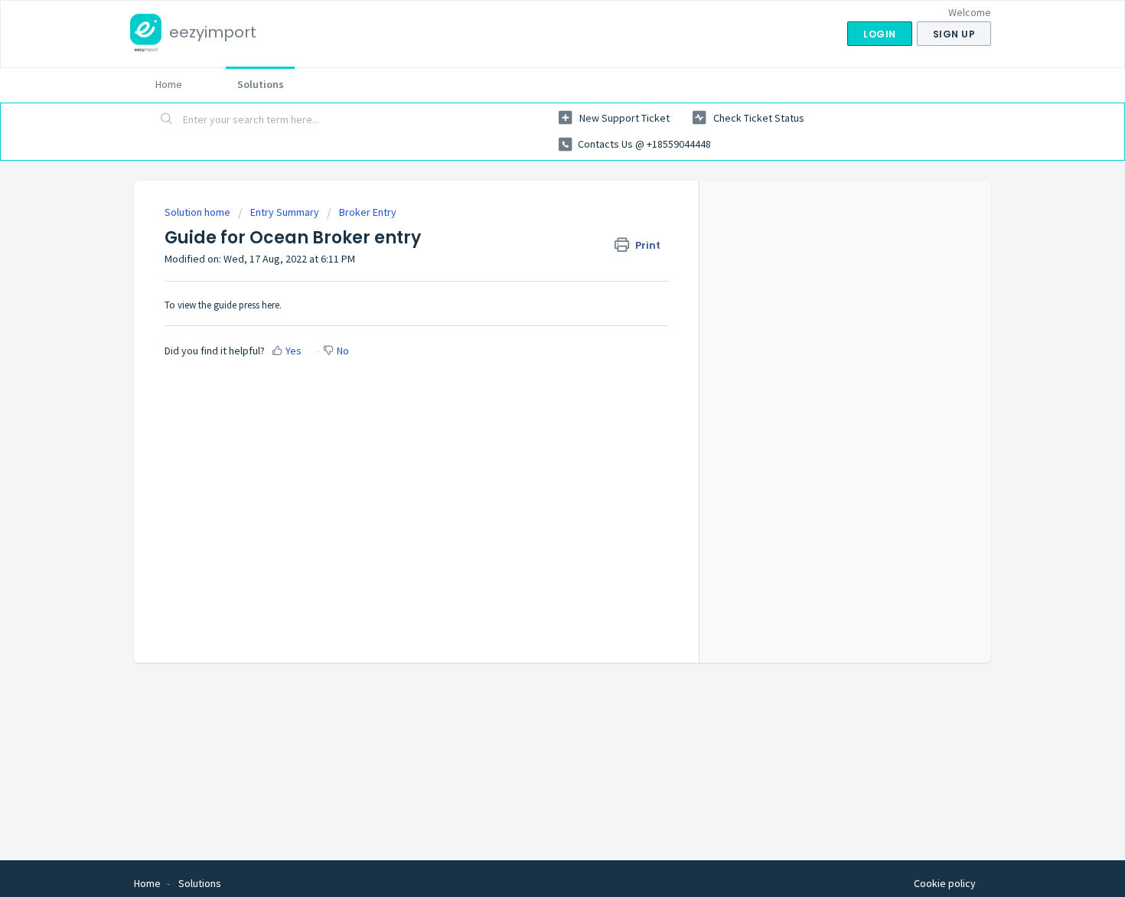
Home (168, 84)
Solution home (199, 212)
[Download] (534, 248)
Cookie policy (945, 883)
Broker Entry (367, 212)
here (270, 305)
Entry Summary (284, 212)
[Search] (166, 120)
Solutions (260, 84)
